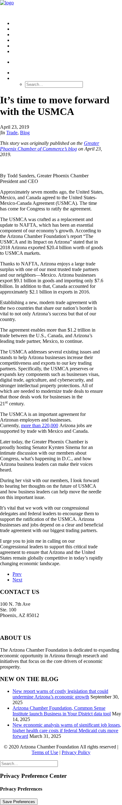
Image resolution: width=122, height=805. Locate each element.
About (21, 23)
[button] (23, 78)
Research (26, 29)
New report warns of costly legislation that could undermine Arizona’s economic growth (60, 694)
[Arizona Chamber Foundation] (61, 8)
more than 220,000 (39, 425)
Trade (12, 132)
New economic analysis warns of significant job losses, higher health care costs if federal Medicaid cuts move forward (67, 730)
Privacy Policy (76, 752)
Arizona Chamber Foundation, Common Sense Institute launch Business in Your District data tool (62, 710)
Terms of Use (45, 752)
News (20, 45)
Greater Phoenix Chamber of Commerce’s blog (49, 146)
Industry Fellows (38, 40)
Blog (25, 132)
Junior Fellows (34, 51)
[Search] (29, 763)
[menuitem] (67, 23)
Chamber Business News (46, 34)
